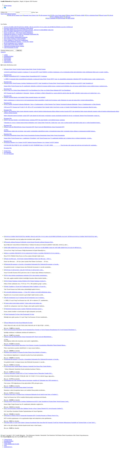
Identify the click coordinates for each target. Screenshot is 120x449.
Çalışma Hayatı (8, 439)
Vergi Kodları (7, 59)
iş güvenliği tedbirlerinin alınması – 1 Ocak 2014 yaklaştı (18, 41)
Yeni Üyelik (4, 14)
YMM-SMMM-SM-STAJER (11, 444)
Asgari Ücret (7, 150)
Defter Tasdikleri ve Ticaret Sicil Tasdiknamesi (16, 40)
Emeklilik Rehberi (8, 56)
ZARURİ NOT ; (8, 62)
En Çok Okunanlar (9, 153)
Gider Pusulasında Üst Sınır (11, 47)
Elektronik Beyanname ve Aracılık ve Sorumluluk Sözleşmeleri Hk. (21, 34)
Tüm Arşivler (7, 60)
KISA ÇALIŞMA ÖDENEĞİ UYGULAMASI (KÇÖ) (18, 31)
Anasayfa (3, 52)
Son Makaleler (7, 152)
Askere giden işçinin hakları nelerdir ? (13, 44)
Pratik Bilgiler (7, 57)
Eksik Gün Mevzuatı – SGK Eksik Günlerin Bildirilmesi (18, 33)
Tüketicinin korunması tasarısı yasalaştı (14, 46)
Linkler (6, 55)
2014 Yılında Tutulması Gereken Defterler (15, 38)
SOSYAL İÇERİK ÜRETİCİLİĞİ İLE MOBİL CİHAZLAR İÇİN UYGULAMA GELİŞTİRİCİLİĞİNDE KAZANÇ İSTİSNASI (38, 27)
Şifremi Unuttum (11, 14)
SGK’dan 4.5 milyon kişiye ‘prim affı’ (14, 35)
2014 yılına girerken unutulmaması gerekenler (16, 37)
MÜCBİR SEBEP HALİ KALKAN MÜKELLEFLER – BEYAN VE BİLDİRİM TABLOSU (29, 30)
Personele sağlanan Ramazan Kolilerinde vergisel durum (18, 28)
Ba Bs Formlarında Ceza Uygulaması (13, 43)
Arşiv (5, 445)
